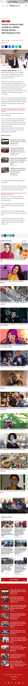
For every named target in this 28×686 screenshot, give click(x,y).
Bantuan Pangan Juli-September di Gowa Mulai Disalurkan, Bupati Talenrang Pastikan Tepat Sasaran (20, 532)
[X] (5, 235)
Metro (7, 18)
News (8, 21)
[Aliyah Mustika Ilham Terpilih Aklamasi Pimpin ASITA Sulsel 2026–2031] (5, 632)
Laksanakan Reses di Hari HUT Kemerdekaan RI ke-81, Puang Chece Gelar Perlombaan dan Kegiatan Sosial (7, 550)
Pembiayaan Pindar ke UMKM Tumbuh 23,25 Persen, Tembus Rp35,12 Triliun (18, 141)
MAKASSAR (4, 70)
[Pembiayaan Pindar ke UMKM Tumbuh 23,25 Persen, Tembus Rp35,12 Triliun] (5, 141)
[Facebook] (2, 235)
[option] (14, 506)
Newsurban (5, 40)
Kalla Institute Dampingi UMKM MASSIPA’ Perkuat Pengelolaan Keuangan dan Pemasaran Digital (18, 608)
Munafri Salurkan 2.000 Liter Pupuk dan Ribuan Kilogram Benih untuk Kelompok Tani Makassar (21, 550)
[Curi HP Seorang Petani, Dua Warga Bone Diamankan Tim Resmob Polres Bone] (5, 656)
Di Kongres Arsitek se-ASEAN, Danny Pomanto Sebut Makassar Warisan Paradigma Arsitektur (13, 110)
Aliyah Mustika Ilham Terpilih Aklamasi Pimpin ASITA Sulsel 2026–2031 (17, 632)
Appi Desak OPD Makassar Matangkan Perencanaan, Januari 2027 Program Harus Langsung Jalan (17, 599)
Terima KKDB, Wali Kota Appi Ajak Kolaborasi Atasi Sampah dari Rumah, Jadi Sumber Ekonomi (18, 624)
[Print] (13, 235)
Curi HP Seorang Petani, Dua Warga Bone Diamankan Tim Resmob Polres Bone (17, 656)
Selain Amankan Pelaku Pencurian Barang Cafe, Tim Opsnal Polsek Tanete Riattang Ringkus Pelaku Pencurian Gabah (14, 507)
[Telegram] (10, 235)
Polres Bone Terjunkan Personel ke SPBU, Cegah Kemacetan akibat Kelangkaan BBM (7, 568)
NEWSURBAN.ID (12, 70)
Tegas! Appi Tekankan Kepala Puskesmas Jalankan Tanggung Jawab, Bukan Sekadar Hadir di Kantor (18, 640)
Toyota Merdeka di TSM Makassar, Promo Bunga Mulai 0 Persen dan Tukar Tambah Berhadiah (18, 648)
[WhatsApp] (8, 235)
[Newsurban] (14, 5)
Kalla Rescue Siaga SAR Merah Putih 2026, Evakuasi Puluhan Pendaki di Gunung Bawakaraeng (18, 616)
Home (3, 18)
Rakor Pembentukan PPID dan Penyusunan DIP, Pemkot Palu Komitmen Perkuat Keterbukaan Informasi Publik (7, 532)
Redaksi (14, 679)
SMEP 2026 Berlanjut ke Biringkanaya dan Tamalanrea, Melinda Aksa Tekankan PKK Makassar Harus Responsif (21, 569)
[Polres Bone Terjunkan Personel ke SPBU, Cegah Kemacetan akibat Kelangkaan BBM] (7, 561)
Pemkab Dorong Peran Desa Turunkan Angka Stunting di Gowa (13, 193)
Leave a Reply (14, 579)
